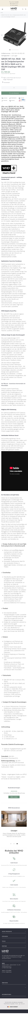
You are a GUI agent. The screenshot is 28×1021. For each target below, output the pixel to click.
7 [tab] (15, 49)
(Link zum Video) (6, 188)
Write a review (14, 797)
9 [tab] (17, 49)
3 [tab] (11, 49)
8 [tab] (16, 49)
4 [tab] (12, 49)
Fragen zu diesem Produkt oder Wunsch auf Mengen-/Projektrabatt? (12, 78)
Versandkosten (7, 82)
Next (26, 35)
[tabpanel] (14, 34)
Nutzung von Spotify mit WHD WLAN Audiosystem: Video (13, 766)
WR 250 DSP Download (16, 762)
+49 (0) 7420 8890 (14, 2)
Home (2, 12)
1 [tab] (10, 843)
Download (11, 758)
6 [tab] (14, 49)
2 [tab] (10, 49)
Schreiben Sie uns (14, 3)
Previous (2, 35)
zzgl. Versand (22, 1003)
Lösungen (14, 831)
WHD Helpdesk (15, 5)
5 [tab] (13, 49)
